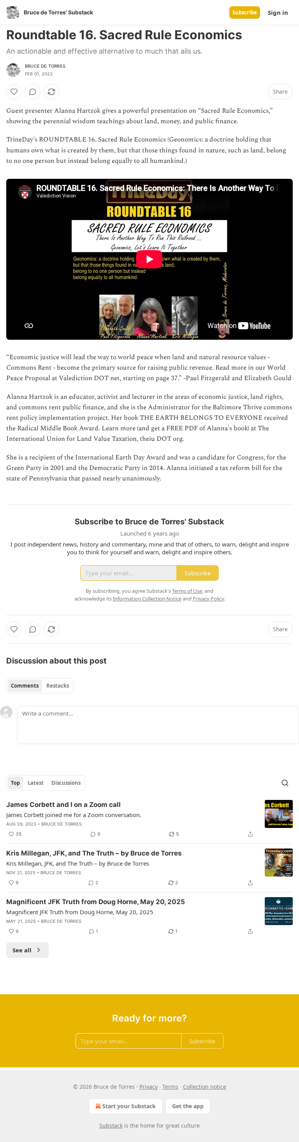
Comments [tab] (25, 685)
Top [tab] (15, 782)
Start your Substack (129, 1106)
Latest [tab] (36, 782)
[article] (149, 819)
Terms (170, 1086)
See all (22, 950)
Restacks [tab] (57, 685)
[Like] (14, 92)
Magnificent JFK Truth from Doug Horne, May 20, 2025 (95, 902)
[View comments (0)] (32, 92)
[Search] (285, 783)
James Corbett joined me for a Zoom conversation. (73, 815)
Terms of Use (187, 590)
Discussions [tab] (66, 782)
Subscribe (244, 12)
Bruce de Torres (45, 66)
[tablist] (40, 685)
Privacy (148, 1086)
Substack (111, 1125)
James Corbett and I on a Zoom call (63, 804)
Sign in (278, 12)
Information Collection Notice (147, 598)
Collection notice (204, 1086)
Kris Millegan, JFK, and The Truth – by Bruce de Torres (94, 853)
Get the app (188, 1106)
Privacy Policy (208, 598)
